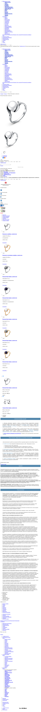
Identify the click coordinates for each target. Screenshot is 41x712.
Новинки (14, 34)
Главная (1, 93)
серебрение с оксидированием (9, 172)
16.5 (6, 161)
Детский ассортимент (9, 54)
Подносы (6, 660)
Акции (4, 42)
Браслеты (6, 11)
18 (14, 161)
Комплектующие (8, 8)
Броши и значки (8, 2)
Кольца (6, 9)
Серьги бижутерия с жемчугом (10, 407)
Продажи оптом (5, 38)
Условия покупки (6, 39)
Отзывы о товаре (6, 220)
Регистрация (5, 709)
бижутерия (6, 171)
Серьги (6, 3)
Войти (4, 708)
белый (4, 175)
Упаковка (6, 15)
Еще (3, 35)
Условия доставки (6, 216)
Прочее (6, 666)
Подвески (6, 4)
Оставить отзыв (3, 464)
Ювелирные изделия (6, 1)
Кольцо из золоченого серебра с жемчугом (12, 255)
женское (5, 176)
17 (8, 161)
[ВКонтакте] (3, 157)
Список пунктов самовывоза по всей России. (12, 433)
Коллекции (5, 16)
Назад (4, 638)
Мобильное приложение (7, 623)
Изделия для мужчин (8, 13)
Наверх (1, 634)
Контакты (4, 630)
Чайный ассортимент (8, 659)
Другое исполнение (6, 215)
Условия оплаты (5, 217)
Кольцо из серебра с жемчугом (10, 234)
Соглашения (5, 627)
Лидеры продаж (10, 34)
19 (19, 161)
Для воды (6, 657)
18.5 (17, 161)
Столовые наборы (8, 656)
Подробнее (5, 242)
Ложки (6, 663)
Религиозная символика (9, 55)
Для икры (6, 665)
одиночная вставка (7, 174)
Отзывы (4, 40)
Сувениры (6, 5)
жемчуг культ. (6, 173)
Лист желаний (19, 34)
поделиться (5, 156)
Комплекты (7, 6)
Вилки (6, 662)
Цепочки (6, 12)
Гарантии (4, 218)
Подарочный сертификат (26, 34)
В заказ (1, 165)
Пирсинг (6, 14)
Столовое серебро (6, 36)
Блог (3, 41)
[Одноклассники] (4, 157)
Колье (6, 10)
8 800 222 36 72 (3, 44)
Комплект (4, 214)
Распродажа (5, 34)
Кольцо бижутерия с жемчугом (10, 276)
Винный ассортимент (9, 658)
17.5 (11, 161)
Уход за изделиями (6, 219)
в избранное (5, 155)
